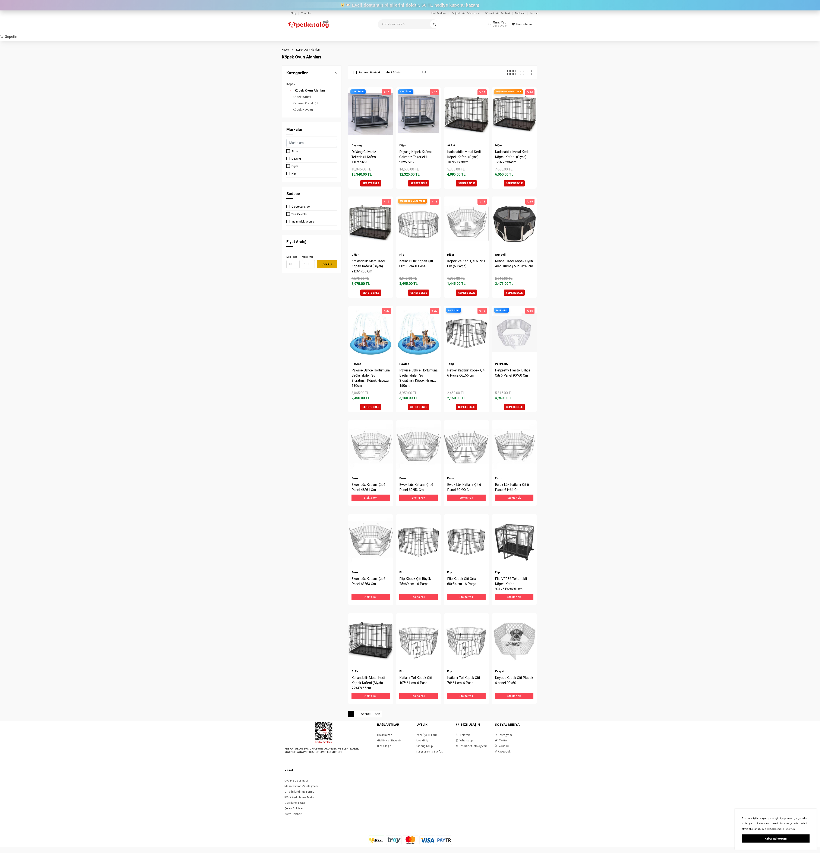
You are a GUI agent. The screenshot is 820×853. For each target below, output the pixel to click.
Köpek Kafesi (302, 97)
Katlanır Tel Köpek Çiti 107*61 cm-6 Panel (415, 680)
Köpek (285, 49)
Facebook (504, 751)
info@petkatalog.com (473, 746)
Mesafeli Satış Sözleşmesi (301, 786)
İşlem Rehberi (293, 813)
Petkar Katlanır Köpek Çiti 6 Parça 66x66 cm (466, 372)
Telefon (464, 735)
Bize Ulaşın (384, 746)
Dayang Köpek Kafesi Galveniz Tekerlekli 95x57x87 (415, 157)
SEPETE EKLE (370, 183)
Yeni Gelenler (299, 214)
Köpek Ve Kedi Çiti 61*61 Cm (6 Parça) (466, 263)
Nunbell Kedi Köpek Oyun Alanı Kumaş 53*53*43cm (514, 263)
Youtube (306, 13)
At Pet (295, 151)
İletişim (534, 13)
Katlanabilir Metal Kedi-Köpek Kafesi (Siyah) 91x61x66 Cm (368, 266)
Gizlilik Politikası (294, 802)
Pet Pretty (501, 363)
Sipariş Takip (424, 746)
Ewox (354, 478)
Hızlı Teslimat (439, 13)
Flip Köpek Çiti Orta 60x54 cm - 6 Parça (461, 581)
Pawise (356, 363)
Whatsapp (466, 740)
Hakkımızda (384, 735)
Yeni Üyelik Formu (427, 735)
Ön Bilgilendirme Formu (299, 791)
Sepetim (11, 36)
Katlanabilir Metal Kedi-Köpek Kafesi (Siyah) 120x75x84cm (512, 157)
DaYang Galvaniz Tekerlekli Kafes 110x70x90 (363, 157)
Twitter (503, 740)
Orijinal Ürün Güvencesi (466, 13)
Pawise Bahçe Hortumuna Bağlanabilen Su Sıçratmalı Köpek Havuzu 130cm (370, 378)
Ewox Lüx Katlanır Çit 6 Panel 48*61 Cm (368, 487)
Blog (293, 13)
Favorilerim (524, 24)
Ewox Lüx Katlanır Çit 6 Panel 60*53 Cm (416, 487)
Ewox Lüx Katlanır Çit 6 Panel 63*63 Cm (368, 581)
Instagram (505, 735)
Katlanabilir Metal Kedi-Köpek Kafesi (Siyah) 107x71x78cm (464, 157)
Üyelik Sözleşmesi (296, 780)
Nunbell (500, 254)
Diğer (294, 166)
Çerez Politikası (294, 808)
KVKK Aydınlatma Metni (299, 797)
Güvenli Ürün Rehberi (497, 13)
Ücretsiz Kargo (300, 206)
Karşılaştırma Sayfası (430, 751)
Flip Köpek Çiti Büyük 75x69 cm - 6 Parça (415, 581)
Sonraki (366, 714)
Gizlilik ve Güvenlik (389, 740)
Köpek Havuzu (303, 110)
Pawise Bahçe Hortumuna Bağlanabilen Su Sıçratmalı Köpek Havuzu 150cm (418, 378)
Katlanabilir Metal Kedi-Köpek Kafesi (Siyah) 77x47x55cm (368, 683)
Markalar (520, 13)
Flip (293, 173)
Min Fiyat (291, 256)
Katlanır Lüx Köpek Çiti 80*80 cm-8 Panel (416, 263)
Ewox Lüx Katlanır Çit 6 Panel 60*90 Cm (464, 487)
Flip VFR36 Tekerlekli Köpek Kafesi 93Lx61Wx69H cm (511, 584)
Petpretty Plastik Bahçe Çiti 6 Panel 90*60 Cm (512, 372)
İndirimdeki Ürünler (303, 221)
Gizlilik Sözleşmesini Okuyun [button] (778, 828)
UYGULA (327, 264)
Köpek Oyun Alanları (308, 49)
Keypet (499, 671)
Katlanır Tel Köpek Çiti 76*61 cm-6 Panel (463, 680)
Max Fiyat (307, 256)
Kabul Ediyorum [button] (775, 838)
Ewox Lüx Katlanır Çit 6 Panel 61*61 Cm (512, 487)
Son (377, 714)
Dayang (296, 158)
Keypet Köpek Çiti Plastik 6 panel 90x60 (514, 680)
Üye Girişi (422, 740)
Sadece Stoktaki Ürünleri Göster (380, 72)
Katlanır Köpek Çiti (306, 103)
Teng (450, 363)
